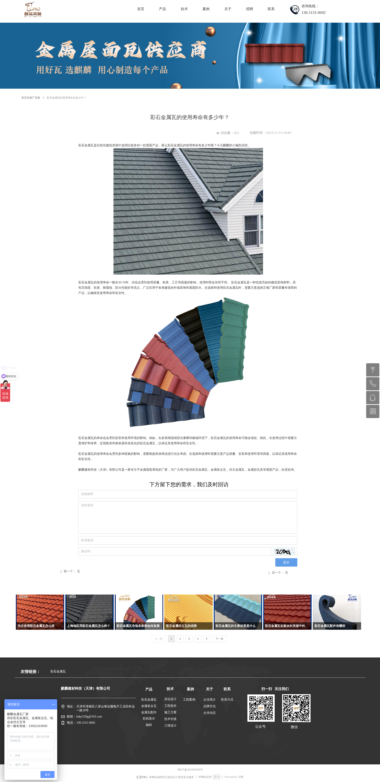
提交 (286, 562)
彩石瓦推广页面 (31, 97)
